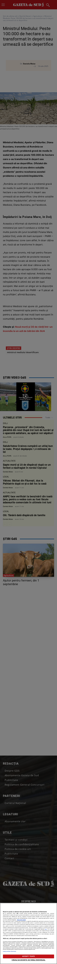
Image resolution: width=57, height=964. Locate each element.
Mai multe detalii (21, 919)
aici (46, 929)
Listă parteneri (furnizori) (9, 951)
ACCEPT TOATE (28, 956)
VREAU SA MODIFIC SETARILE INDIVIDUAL (28, 960)
